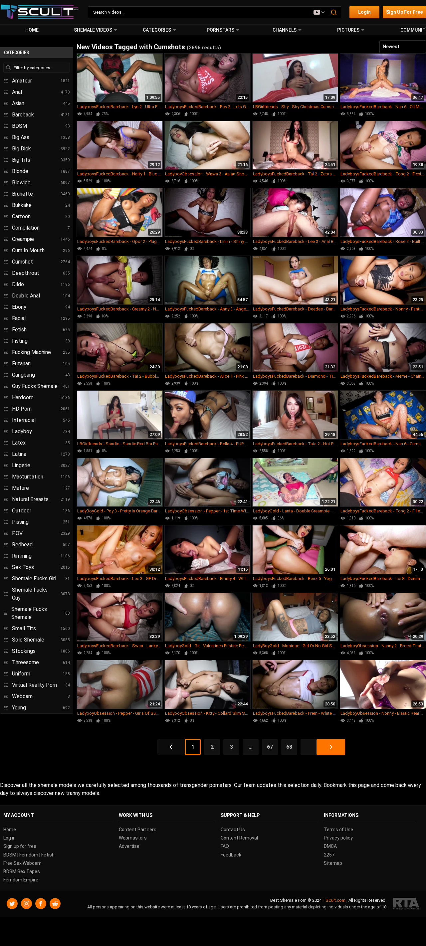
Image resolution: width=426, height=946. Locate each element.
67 (270, 747)
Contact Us (233, 829)
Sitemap (333, 863)
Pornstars (220, 30)
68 (289, 747)
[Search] (334, 12)
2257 (329, 854)
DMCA (330, 846)
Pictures (348, 30)
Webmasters (133, 838)
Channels (285, 30)
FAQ (225, 846)
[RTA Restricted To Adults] (406, 903)
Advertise (129, 846)
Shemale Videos (93, 30)
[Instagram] (26, 903)
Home (32, 30)
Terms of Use (338, 829)
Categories (157, 30)
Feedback (231, 854)
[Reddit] (55, 903)
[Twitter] (12, 903)
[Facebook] (40, 903)
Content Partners (137, 829)
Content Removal (239, 838)
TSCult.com (333, 900)
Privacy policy (338, 838)
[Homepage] (40, 12)
